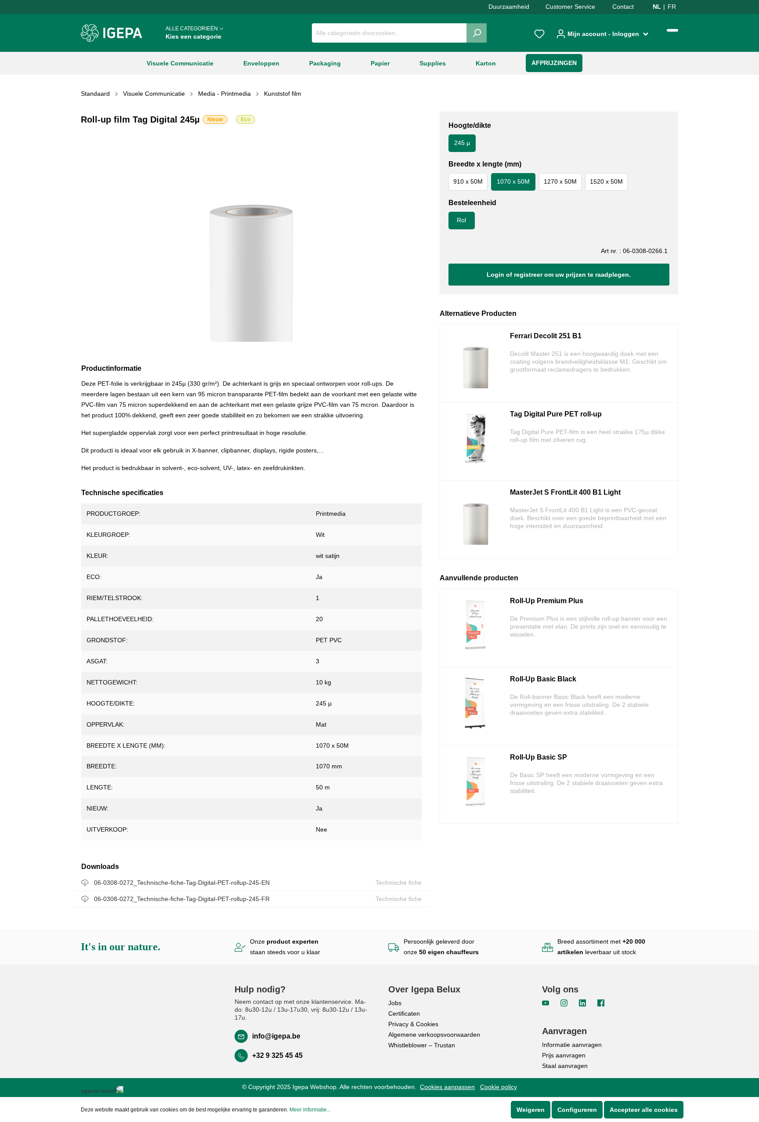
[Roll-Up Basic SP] (475, 784)
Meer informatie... (310, 1110)
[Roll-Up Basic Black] (475, 706)
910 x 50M (468, 181)
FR (672, 6)
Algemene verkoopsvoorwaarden (434, 1034)
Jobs (394, 1002)
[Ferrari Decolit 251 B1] (475, 363)
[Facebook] (600, 1002)
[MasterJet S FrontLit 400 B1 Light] (475, 519)
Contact (623, 6)
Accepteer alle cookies (644, 1109)
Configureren (577, 1109)
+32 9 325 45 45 (277, 1055)
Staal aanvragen (565, 1065)
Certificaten (404, 1013)
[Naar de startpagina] (111, 33)
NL (657, 6)
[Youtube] (546, 1002)
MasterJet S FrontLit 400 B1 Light (565, 492)
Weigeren (531, 1109)
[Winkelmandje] (672, 30)
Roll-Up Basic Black (543, 679)
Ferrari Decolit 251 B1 (546, 336)
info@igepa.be (276, 1036)
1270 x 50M (560, 181)
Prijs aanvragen (564, 1055)
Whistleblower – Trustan (421, 1045)
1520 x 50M (606, 181)
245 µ (462, 142)
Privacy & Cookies (413, 1024)
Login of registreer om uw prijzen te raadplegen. (559, 274)
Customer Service (570, 6)
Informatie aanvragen (572, 1044)
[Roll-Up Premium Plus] (475, 628)
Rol (461, 220)
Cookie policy (498, 1086)
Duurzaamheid (508, 6)
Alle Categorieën (193, 32)
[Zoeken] (476, 33)
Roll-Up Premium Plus (546, 600)
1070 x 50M (513, 181)
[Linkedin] (583, 1002)
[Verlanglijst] (539, 33)
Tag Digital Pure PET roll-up (556, 414)
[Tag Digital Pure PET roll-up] (475, 441)
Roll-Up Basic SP (538, 757)
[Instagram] (564, 1002)
